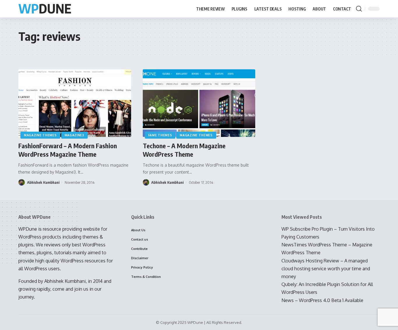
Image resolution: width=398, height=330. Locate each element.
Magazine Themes (40, 135)
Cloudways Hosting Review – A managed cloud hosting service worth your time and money (325, 268)
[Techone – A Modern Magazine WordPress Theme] (199, 103)
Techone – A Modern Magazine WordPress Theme (184, 150)
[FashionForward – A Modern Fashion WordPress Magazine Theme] (74, 103)
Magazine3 (74, 135)
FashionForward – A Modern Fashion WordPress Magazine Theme (67, 150)
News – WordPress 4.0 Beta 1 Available (322, 300)
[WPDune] (44, 9)
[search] (359, 9)
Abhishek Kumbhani (43, 182)
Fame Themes (160, 135)
